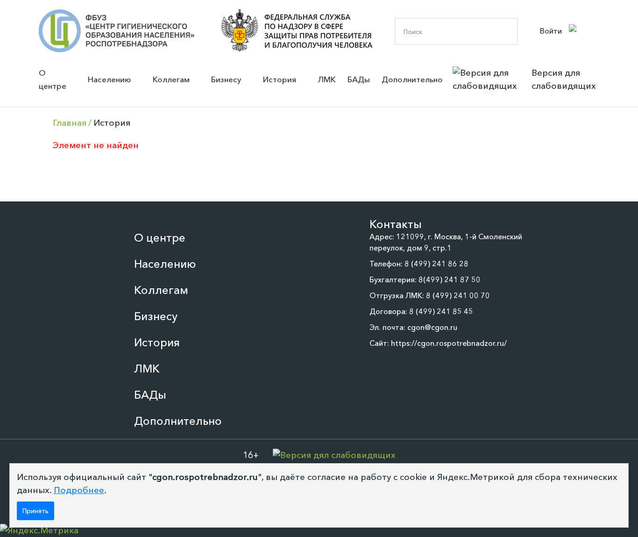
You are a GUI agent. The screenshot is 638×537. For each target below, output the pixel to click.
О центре (52, 79)
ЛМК (327, 79)
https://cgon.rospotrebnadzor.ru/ (449, 343)
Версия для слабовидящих (564, 79)
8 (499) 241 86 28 (436, 263)
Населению (109, 79)
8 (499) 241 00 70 (458, 295)
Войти (551, 31)
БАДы (358, 79)
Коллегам (171, 79)
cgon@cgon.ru (432, 327)
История (279, 79)
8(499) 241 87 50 (449, 279)
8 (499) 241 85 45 (441, 311)
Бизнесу (226, 79)
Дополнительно (412, 79)
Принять (35, 511)
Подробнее (79, 490)
